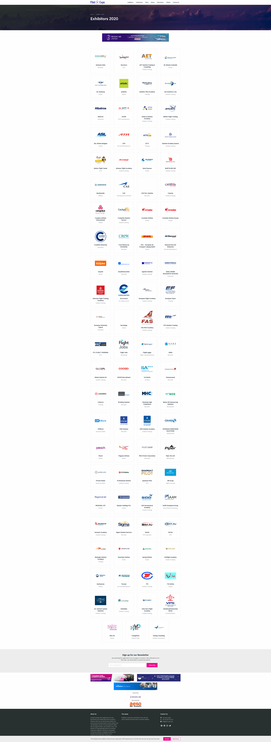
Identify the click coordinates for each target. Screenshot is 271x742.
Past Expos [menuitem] (160, 2)
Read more (176, 739)
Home (92, 14)
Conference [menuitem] (139, 2)
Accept (167, 739)
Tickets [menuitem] (168, 2)
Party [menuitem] (146, 2)
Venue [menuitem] (152, 2)
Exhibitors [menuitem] (130, 2)
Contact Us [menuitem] (176, 2)
